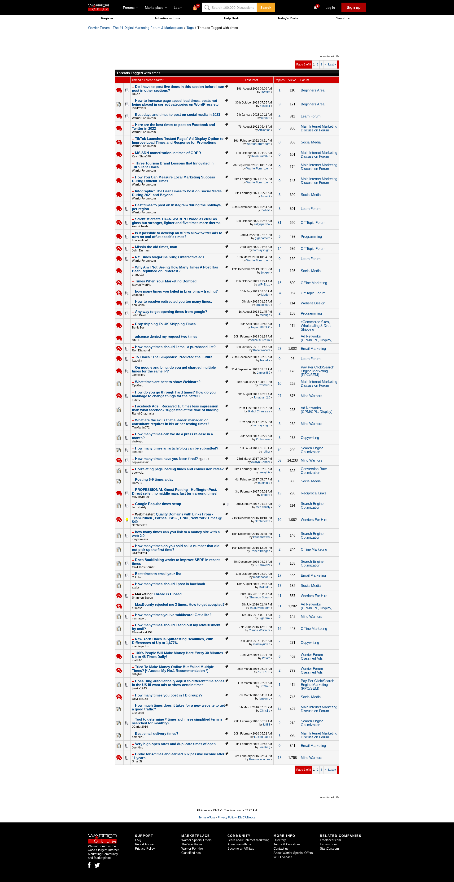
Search (265, 7)
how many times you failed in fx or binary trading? (176, 291)
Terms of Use (207, 817)
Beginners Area (312, 90)
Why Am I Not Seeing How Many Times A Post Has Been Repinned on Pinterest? (175, 269)
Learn (179, 7)
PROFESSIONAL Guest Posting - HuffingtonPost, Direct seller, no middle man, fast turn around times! (175, 491)
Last (332, 64)
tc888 (266, 724)
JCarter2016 (140, 726)
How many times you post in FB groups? (168, 695)
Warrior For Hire (192, 848)
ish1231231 (139, 553)
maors (136, 399)
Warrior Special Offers (196, 840)
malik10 (137, 660)
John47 (265, 196)
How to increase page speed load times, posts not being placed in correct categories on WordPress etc (175, 102)
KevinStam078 (141, 156)
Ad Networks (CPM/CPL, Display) (316, 338)
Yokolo (136, 577)
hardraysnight (261, 250)
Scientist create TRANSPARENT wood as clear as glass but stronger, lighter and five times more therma (176, 221)
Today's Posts (288, 18)
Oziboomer (263, 439)
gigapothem (262, 238)
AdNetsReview (260, 340)
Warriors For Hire (314, 520)
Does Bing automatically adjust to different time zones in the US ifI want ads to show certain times (178, 683)
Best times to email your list (158, 574)
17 (279, 575)
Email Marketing (313, 348)
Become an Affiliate (240, 848)
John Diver (139, 315)
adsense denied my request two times (166, 336)
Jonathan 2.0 (261, 397)
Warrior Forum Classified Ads (312, 656)
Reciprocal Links (314, 493)
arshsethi (138, 712)
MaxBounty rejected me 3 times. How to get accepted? (180, 604)
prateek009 (263, 305)
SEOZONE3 (139, 525)
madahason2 (261, 577)
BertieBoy (138, 327)
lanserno (264, 698)
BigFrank (264, 618)
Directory (280, 840)
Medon (265, 294)
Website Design (313, 303)
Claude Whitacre (259, 630)
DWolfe (265, 92)
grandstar (138, 274)
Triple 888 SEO (260, 327)
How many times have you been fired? (166, 459)
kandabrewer (261, 537)
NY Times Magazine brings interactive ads (169, 257)
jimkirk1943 (139, 688)
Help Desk (231, 18)
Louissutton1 (140, 240)
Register (107, 18)
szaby (136, 587)
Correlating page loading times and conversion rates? (179, 469)
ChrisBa (265, 710)
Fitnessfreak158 (142, 632)
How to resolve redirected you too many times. (173, 301)
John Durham (140, 250)
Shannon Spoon (142, 597)
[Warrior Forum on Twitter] (97, 865)
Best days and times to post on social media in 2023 (177, 115)
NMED (136, 340)
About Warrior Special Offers (293, 853)
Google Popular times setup (158, 504)
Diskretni (264, 587)
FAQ (138, 840)
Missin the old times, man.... (158, 247)
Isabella (137, 360)
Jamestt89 (138, 374)
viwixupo (137, 441)
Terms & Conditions (287, 844)
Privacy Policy (227, 817)
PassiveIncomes (259, 759)
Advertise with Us (329, 56)
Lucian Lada (262, 737)
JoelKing (137, 747)
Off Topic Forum (313, 223)
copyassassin (140, 462)
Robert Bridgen (260, 551)
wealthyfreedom (260, 608)
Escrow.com (328, 844)
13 (279, 493)
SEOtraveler (262, 565)
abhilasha (138, 305)
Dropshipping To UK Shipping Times (165, 324)
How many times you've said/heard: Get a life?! (174, 615)
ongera (265, 495)
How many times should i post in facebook (170, 584)
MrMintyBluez (140, 497)
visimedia (138, 295)
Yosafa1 (265, 106)
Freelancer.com (330, 840)
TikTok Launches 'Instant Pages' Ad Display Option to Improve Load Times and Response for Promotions (177, 140)
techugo (265, 315)
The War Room (191, 844)
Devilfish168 (140, 698)
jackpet (265, 272)
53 (279, 460)
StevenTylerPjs (141, 284)
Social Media (311, 142)
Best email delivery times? (156, 733)
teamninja (264, 482)
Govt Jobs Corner (143, 567)
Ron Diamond (141, 350)
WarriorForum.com (144, 118)
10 (279, 383)
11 (279, 596)
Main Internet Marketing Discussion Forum (319, 128)
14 (279, 249)
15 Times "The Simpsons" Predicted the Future (173, 357)
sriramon (137, 452)
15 (279, 283)
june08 (265, 118)
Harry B (137, 483)
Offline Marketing (314, 283)
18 (279, 758)
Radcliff (265, 210)
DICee (136, 94)
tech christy (139, 507)
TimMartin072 (141, 427)
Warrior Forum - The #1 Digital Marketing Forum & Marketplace (135, 28)
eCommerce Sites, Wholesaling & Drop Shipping (316, 325)
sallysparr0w (262, 224)
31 (279, 223)
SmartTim (138, 761)
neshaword (139, 618)
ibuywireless (140, 539)
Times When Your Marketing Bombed (165, 281)
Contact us (281, 848)
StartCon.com (329, 848)
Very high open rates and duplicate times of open (175, 744)
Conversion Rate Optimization (314, 471)
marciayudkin (140, 646)
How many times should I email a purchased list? (175, 347)
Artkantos (264, 130)
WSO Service (283, 857)
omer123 (138, 737)
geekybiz (138, 472)
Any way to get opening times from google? (171, 312)
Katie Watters (261, 350)
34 (279, 293)
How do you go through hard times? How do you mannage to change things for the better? (174, 394)
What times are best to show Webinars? (168, 382)
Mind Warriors (311, 396)
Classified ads (191, 853)
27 (279, 348)
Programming (311, 236)
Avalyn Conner (260, 462)
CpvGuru (138, 385)
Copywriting (310, 438)
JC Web (265, 686)
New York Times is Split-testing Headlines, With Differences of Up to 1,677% (172, 641)
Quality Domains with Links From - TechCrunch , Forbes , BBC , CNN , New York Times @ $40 (177, 518)
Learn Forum (311, 116)
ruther (266, 451)
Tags (190, 28)
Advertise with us (167, 18)
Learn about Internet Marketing (248, 840)
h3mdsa (137, 608)
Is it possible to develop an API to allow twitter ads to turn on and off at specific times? (177, 235)
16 (279, 481)
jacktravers (139, 108)
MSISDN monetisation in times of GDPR (168, 153)
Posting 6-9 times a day (154, 479)
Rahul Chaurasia (143, 413)
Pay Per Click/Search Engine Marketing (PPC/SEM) (317, 371)
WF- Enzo (264, 284)
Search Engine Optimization (312, 450)
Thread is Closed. (168, 594)
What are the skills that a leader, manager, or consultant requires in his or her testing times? (170, 422)
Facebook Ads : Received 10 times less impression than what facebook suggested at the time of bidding (175, 408)
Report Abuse (144, 844)
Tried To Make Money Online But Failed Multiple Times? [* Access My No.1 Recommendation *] (173, 669)
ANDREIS (264, 672)
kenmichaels (140, 226)
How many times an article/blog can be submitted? (176, 448)
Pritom (266, 658)
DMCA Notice (246, 817)
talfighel (137, 674)
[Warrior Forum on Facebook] (89, 865)
